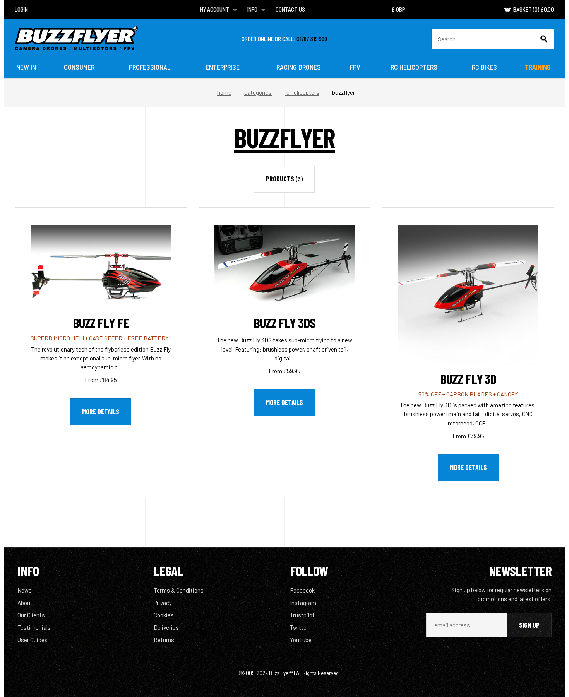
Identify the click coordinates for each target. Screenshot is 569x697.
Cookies (164, 615)
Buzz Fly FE (101, 322)
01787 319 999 (311, 38)
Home (224, 92)
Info (252, 9)
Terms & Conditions (179, 590)
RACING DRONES (298, 67)
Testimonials (34, 627)
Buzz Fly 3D (468, 379)
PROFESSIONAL (149, 67)
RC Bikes (484, 67)
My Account (214, 9)
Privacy (163, 602)
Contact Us (290, 9)
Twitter (299, 627)
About (25, 602)
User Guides (32, 639)
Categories (258, 92)
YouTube (301, 639)
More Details (100, 411)
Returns (164, 639)
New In (26, 67)
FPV (355, 67)
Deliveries (166, 627)
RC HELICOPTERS (414, 67)
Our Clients (31, 615)
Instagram (303, 602)
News (24, 590)
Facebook (302, 590)
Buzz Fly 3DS (284, 322)
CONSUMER (79, 67)
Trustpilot (302, 615)
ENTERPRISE (223, 67)
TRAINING (538, 67)
